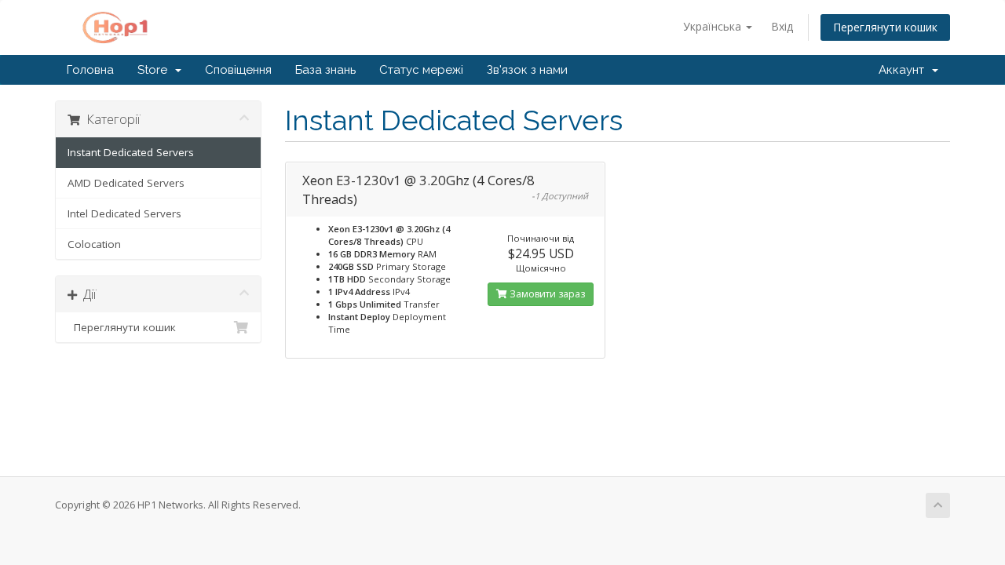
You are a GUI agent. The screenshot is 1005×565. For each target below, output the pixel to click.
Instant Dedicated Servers (131, 152)
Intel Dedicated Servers (124, 213)
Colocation (94, 244)
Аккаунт (904, 70)
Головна (90, 70)
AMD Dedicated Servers (126, 183)
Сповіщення (238, 70)
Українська (713, 26)
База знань (325, 70)
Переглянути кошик (885, 27)
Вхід (782, 26)
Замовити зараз (546, 294)
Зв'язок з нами (527, 70)
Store (155, 70)
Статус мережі (421, 70)
